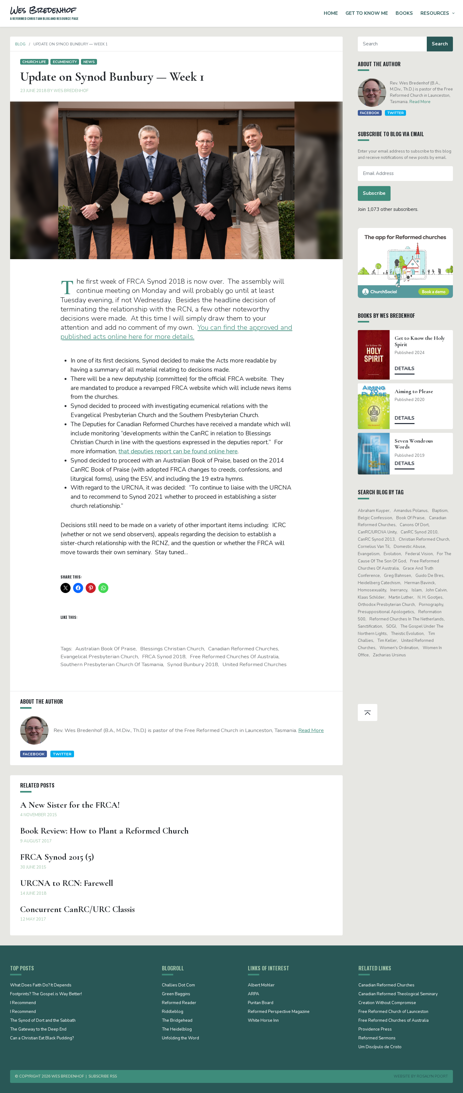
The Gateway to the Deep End (38, 1029)
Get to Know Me (367, 13)
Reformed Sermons (377, 1038)
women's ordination (399, 648)
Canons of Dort (414, 525)
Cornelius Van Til (374, 546)
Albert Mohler (261, 985)
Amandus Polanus (411, 511)
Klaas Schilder (371, 597)
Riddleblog (172, 1012)
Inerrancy (398, 590)
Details (404, 368)
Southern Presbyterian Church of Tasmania (111, 664)
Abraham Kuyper (374, 511)
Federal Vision (419, 554)
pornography (431, 605)
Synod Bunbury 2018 (192, 664)
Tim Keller (387, 640)
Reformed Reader (179, 1003)
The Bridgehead (177, 1020)
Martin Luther (401, 597)
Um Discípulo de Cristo (380, 1047)
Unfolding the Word (180, 1038)
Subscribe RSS (103, 1076)
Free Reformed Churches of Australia (234, 656)
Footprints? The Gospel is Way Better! (46, 994)
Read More (311, 730)
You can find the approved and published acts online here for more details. (176, 332)
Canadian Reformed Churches (243, 648)
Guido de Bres (429, 575)
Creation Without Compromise (387, 1003)
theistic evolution (407, 634)
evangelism (369, 554)
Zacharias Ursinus (389, 655)
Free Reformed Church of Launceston (393, 1012)
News (89, 61)
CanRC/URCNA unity (377, 532)
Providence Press (375, 1029)
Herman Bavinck (419, 583)
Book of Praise (410, 518)
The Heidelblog (177, 1029)
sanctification (370, 626)
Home (331, 13)
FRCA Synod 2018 (164, 656)
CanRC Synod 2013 (376, 539)
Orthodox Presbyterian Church (386, 605)
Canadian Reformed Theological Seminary (398, 994)
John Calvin (436, 590)
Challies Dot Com (178, 985)
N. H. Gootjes (430, 597)
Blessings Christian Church (172, 648)
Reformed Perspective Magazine (279, 1012)
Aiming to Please (414, 391)
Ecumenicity (65, 61)
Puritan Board (260, 1003)
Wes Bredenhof (71, 91)
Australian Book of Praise (105, 648)
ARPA (253, 994)
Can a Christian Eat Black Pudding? (42, 1038)
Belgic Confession (375, 518)
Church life (34, 61)
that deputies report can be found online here (177, 451)
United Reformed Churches (254, 664)
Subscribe (374, 193)
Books (404, 13)
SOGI (391, 626)
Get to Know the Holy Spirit (420, 341)
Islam (417, 590)
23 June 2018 (33, 91)
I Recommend (23, 1003)
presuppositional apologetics (386, 612)
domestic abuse (409, 546)
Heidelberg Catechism (379, 583)
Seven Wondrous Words (414, 444)
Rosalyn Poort (432, 1076)
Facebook (33, 754)
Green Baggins (176, 994)
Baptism (440, 511)
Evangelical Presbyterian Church (99, 656)
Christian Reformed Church (424, 539)
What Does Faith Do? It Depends (40, 985)
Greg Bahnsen (397, 575)
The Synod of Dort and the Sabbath (43, 1020)
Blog (20, 44)
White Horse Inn (263, 1020)
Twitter (62, 754)
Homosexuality (372, 590)
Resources (434, 13)
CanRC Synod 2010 (419, 532)
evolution (392, 554)
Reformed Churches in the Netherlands (406, 619)
